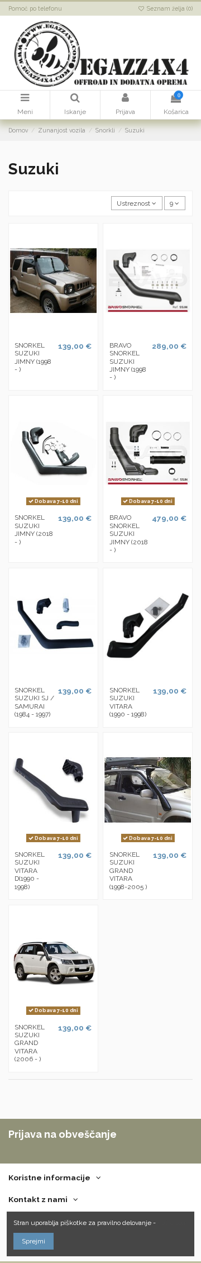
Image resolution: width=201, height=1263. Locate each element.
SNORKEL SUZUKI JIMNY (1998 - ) (33, 357)
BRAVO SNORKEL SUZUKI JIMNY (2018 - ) (128, 534)
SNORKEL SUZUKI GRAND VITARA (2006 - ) (30, 1043)
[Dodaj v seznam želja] (40, 333)
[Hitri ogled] (66, 333)
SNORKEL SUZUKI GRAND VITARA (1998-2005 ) (128, 871)
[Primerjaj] (53, 333)
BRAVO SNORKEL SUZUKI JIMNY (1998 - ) (127, 361)
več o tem (172, 1223)
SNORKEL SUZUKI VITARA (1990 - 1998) (127, 702)
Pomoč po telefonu (35, 8)
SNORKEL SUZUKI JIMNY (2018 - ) (34, 529)
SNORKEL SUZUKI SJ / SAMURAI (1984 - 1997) (34, 702)
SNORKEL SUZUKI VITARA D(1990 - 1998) (30, 871)
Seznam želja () (169, 8)
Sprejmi (33, 1241)
